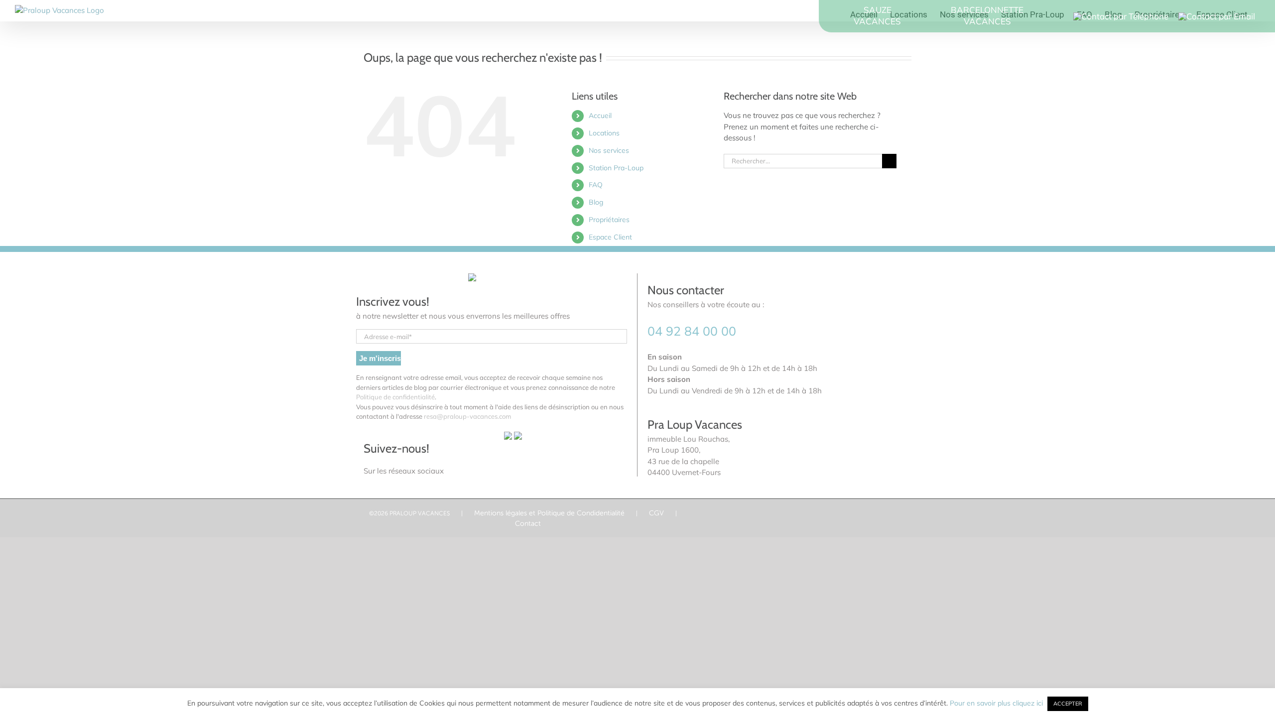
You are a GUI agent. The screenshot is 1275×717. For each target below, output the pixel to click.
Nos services (609, 150)
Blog (596, 202)
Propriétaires (609, 219)
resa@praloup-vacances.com (467, 416)
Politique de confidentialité (395, 397)
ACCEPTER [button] (1067, 703)
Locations (604, 132)
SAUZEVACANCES (877, 15)
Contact (528, 523)
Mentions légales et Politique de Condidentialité (549, 513)
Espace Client (610, 237)
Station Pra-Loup (616, 167)
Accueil (600, 115)
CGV (656, 513)
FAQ (596, 184)
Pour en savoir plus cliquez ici (997, 703)
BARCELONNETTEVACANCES (987, 15)
